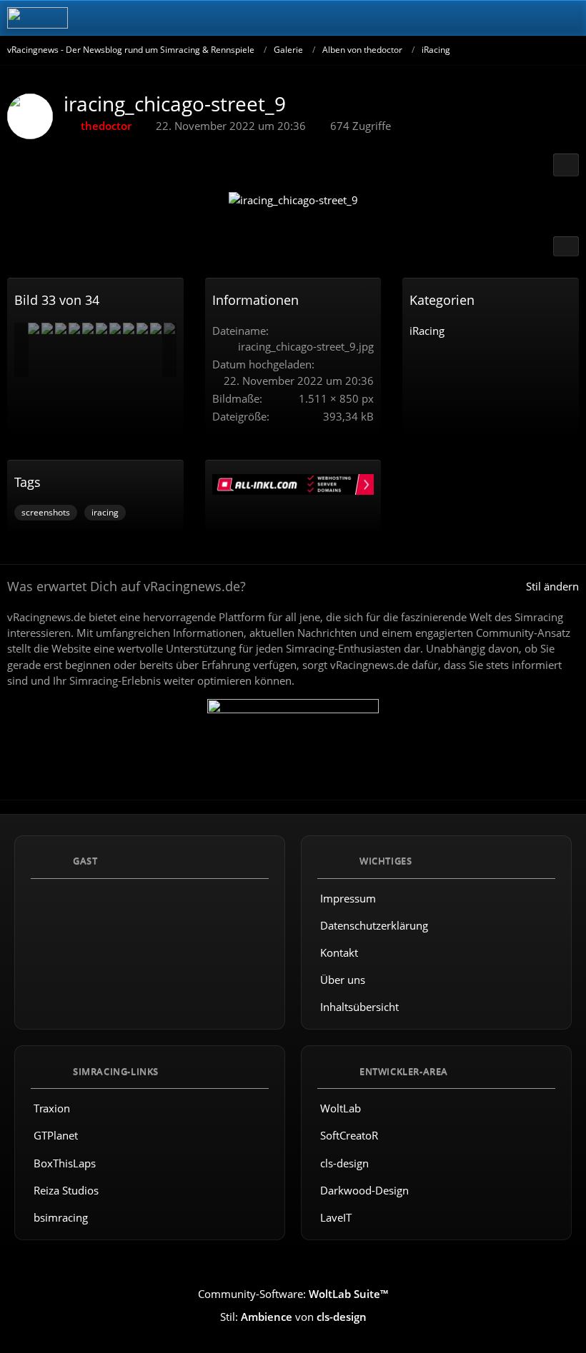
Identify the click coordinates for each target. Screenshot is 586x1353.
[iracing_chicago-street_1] (101, 328)
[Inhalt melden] (566, 246)
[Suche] (496, 18)
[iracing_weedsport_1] (156, 328)
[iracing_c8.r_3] (33, 328)
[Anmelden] (531, 18)
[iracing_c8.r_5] (60, 328)
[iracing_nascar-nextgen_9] (142, 328)
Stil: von (293, 1316)
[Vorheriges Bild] (30, 202)
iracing (105, 512)
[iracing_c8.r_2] (74, 328)
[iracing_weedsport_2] (128, 328)
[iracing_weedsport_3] (115, 328)
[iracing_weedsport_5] (88, 328)
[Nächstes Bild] (555, 202)
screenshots (45, 512)
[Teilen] (566, 165)
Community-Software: (293, 1294)
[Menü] (567, 18)
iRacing (427, 330)
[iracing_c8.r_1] (47, 328)
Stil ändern (552, 586)
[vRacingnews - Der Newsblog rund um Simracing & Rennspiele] (37, 18)
